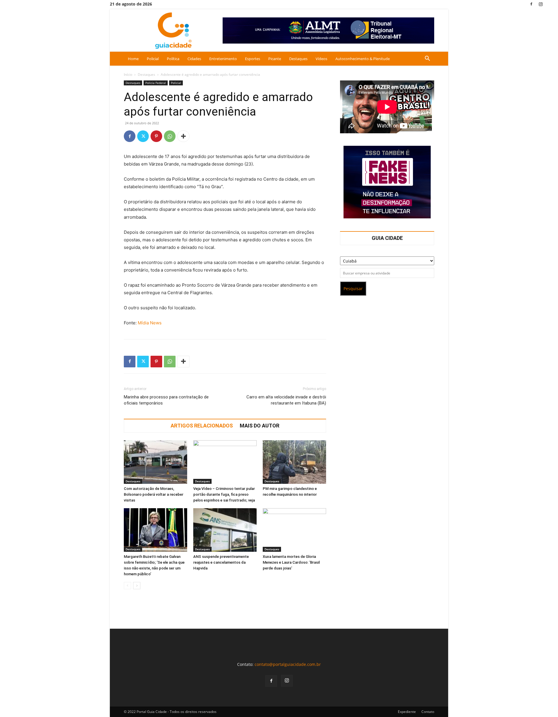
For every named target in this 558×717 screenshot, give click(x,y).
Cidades (194, 58)
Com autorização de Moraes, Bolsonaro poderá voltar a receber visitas (153, 494)
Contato (427, 711)
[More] (183, 136)
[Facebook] (531, 4)
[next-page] (136, 585)
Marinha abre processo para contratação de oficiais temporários (166, 400)
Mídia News (150, 323)
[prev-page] (127, 585)
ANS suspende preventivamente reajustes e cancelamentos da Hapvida (221, 562)
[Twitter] (143, 136)
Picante (274, 58)
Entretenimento (223, 58)
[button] (427, 59)
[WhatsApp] (170, 136)
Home (133, 58)
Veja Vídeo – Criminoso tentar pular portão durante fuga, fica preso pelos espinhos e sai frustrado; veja (224, 494)
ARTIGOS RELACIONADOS (202, 425)
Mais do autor (259, 425)
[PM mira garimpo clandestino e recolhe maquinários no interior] (294, 462)
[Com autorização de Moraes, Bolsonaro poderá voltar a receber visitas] (155, 462)
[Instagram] (540, 4)
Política (173, 58)
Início (128, 74)
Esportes (252, 58)
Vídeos (321, 58)
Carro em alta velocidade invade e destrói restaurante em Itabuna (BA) (286, 400)
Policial (153, 58)
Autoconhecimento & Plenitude (362, 58)
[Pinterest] (156, 136)
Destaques (298, 58)
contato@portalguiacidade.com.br (288, 664)
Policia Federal (155, 83)
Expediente (407, 711)
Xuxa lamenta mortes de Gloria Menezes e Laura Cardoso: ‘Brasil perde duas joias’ (291, 562)
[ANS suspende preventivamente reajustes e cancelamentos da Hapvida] (225, 530)
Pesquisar (353, 288)
